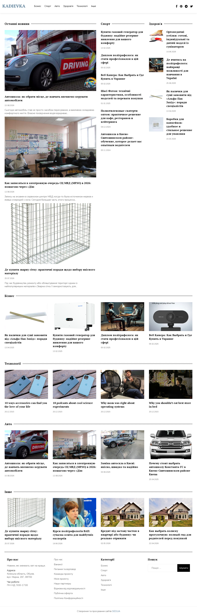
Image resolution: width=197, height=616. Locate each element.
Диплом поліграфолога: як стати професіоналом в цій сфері (119, 58)
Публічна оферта (63, 593)
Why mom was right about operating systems (118, 404)
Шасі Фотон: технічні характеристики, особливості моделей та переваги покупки (122, 94)
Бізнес (37, 6)
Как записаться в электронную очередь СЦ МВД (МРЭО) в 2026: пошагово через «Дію (74, 466)
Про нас (58, 559)
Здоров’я (68, 6)
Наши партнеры (62, 583)
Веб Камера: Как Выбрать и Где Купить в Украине (122, 76)
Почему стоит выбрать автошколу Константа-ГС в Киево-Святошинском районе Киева (169, 468)
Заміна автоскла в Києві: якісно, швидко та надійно (119, 465)
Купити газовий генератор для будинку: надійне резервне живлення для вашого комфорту (122, 37)
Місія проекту (61, 578)
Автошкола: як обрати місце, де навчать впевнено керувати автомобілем (26, 466)
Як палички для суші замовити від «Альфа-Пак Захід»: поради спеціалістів (178, 98)
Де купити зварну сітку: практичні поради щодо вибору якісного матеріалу (23, 534)
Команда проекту (63, 573)
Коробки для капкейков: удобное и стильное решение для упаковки (179, 126)
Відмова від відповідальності (69, 588)
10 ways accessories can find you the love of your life (26, 404)
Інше (93, 6)
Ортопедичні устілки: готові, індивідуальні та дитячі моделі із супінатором (177, 39)
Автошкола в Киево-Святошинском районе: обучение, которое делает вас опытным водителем (121, 139)
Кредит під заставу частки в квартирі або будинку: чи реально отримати (120, 534)
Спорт (47, 6)
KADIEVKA (13, 6)
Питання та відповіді (65, 569)
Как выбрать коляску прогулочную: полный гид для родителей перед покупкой (170, 534)
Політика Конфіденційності (68, 598)
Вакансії (58, 564)
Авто (57, 6)
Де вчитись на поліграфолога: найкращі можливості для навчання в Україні (177, 69)
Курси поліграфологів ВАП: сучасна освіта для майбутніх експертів (73, 534)
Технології (82, 6)
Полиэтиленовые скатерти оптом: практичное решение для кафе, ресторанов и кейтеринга (121, 116)
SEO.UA (116, 611)
